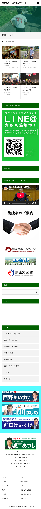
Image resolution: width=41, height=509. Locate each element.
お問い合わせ (24, 498)
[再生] (5, 203)
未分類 (6, 372)
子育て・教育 (8, 353)
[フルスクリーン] (36, 203)
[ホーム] (3, 41)
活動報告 (5, 494)
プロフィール (6, 485)
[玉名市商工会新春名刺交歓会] (11, 52)
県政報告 (5, 498)
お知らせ (23, 485)
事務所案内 (24, 481)
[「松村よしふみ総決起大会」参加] (29, 79)
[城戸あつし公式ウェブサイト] (14, 3)
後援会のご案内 (25, 490)
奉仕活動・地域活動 (11, 346)
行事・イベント (9, 379)
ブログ (22, 477)
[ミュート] (33, 203)
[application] (20, 195)
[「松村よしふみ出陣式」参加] (11, 79)
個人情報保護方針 (26, 494)
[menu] (38, 3)
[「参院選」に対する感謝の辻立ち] (29, 52)
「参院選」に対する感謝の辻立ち (29, 62)
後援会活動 (7, 94)
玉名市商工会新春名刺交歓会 (10, 62)
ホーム (4, 477)
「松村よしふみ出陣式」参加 (10, 89)
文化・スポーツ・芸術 (11, 366)
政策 (3, 490)
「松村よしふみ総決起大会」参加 (29, 89)
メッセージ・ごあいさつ (11, 68)
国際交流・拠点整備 (11, 340)
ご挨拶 (4, 481)
